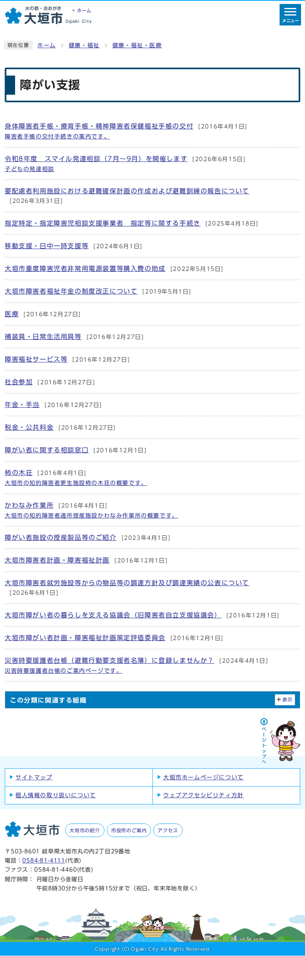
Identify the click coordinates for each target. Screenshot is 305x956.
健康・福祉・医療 (137, 45)
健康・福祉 (84, 45)
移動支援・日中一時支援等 (74, 246)
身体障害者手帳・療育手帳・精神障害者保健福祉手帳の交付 (126, 131)
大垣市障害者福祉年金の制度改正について (98, 291)
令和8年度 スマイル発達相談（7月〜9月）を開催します (125, 164)
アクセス (168, 830)
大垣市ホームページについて (203, 777)
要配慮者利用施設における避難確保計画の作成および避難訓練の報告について (127, 196)
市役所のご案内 (129, 830)
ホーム (46, 45)
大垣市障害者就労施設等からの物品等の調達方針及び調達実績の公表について (127, 588)
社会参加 (50, 382)
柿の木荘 (76, 477)
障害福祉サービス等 (67, 359)
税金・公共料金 (60, 427)
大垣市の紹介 (84, 830)
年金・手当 (53, 404)
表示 (287, 699)
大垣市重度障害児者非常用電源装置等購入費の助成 (114, 268)
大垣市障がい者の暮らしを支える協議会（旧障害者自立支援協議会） (142, 615)
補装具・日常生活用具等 (74, 336)
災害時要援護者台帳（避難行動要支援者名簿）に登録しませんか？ (136, 665)
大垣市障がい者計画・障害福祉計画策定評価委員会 (114, 638)
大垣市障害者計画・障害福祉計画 (86, 560)
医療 (43, 314)
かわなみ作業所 (91, 510)
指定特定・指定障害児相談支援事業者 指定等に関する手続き (132, 223)
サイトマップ (34, 777)
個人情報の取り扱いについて (55, 795)
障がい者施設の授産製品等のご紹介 (87, 537)
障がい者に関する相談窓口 (76, 450)
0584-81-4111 (43, 860)
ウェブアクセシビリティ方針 (203, 795)
